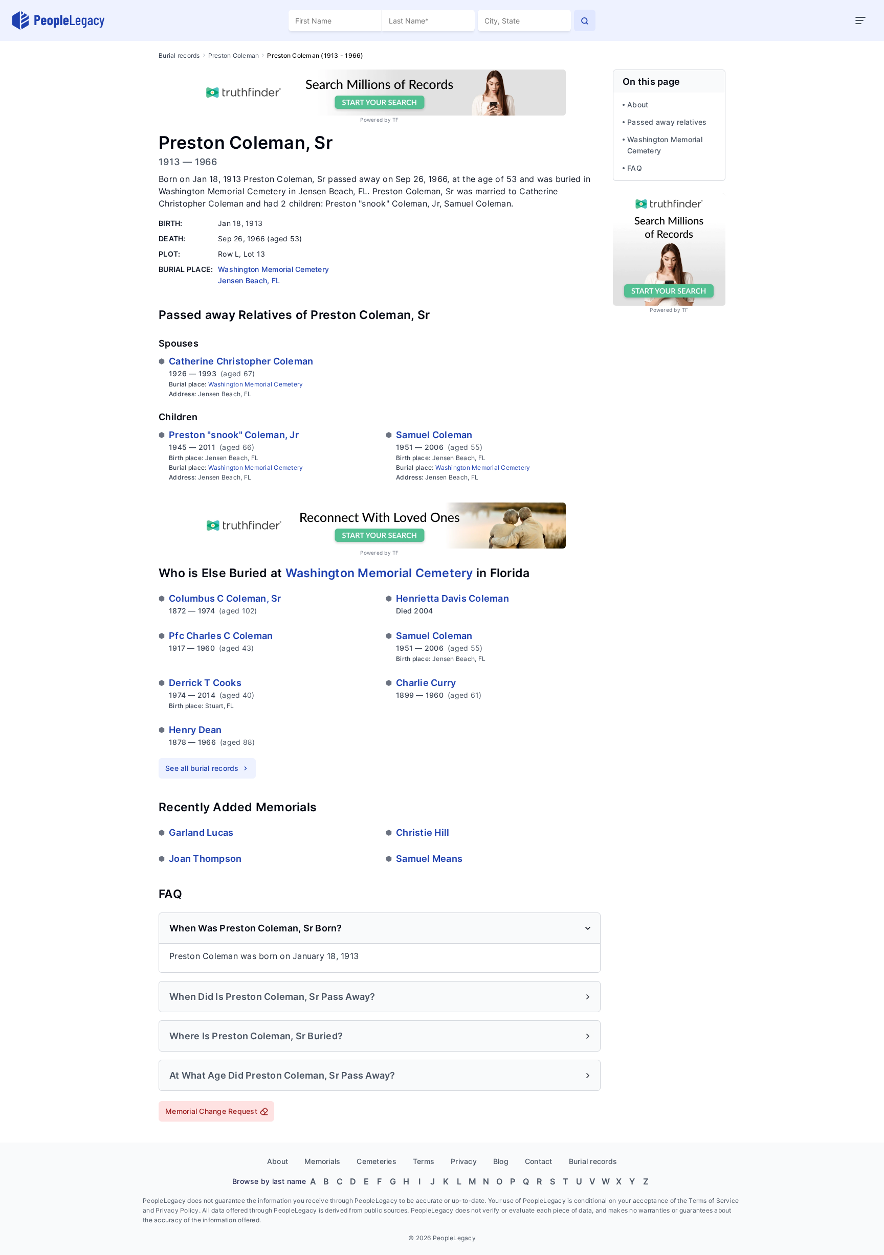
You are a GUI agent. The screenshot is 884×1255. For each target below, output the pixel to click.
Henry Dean (195, 729)
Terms (423, 1161)
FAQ (634, 168)
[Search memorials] (584, 20)
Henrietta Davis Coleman (452, 598)
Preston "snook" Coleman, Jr (234, 434)
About (637, 104)
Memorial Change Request (211, 1111)
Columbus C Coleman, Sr (225, 598)
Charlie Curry (426, 682)
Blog (501, 1161)
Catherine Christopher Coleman (241, 361)
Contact (538, 1161)
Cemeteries (376, 1161)
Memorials (322, 1161)
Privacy (464, 1161)
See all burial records (202, 768)
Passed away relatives (666, 122)
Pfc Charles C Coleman (221, 635)
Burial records (179, 55)
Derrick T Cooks (205, 682)
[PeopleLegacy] (58, 20)
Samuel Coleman (434, 434)
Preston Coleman (233, 55)
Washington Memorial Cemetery (255, 384)
